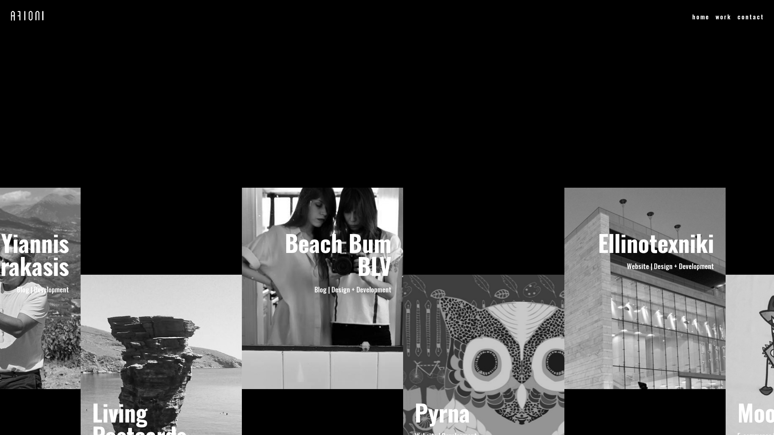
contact (750, 16)
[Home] (27, 19)
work (723, 16)
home (701, 16)
